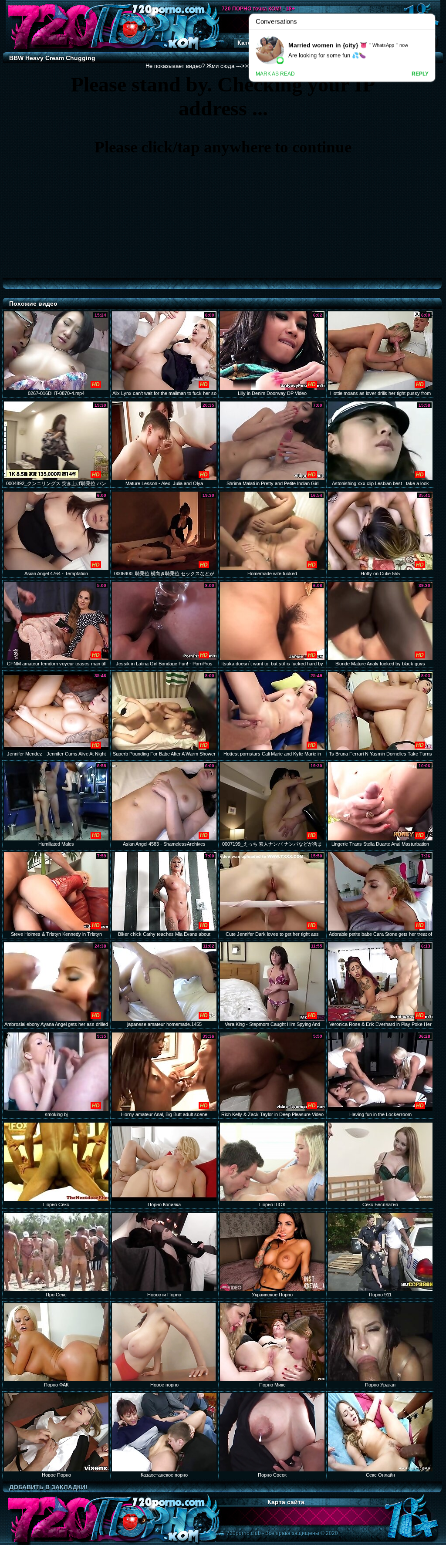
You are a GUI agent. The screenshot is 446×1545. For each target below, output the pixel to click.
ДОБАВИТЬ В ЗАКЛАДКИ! (48, 1487)
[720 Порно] (53, 50)
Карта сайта (285, 1501)
